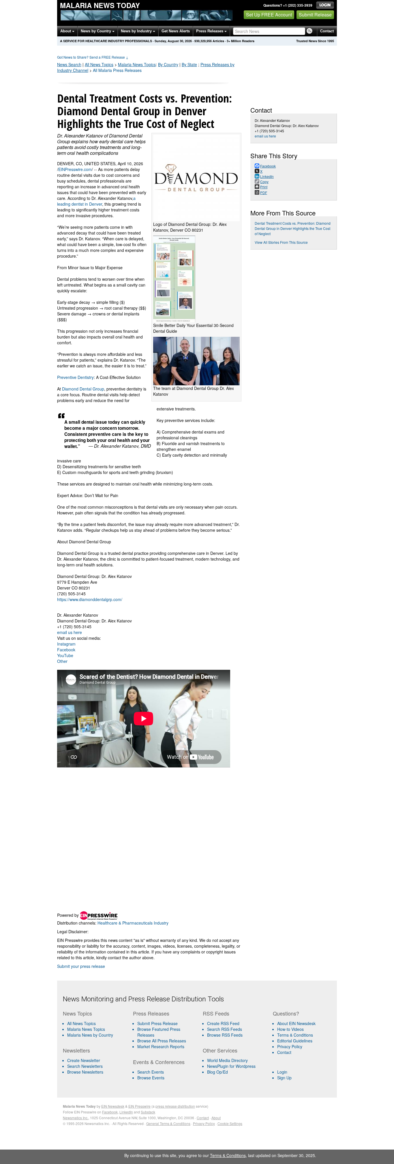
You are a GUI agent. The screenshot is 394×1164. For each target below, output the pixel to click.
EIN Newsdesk (112, 1106)
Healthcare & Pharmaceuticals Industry (132, 923)
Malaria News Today (100, 5)
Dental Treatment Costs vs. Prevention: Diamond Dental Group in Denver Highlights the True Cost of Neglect (293, 228)
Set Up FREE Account (269, 14)
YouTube (65, 655)
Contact (327, 31)
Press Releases (210, 31)
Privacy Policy (289, 1046)
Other (62, 661)
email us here (69, 632)
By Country (168, 64)
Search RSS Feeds (224, 1029)
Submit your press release (81, 966)
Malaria (137, 64)
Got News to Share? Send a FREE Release (92, 57)
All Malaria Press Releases (117, 70)
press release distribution (175, 1106)
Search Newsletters (85, 1066)
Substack (148, 1111)
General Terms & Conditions (168, 1123)
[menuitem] (95, 1029)
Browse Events (150, 1078)
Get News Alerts (176, 31)
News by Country (96, 31)
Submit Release (315, 14)
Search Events (150, 1072)
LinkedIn (126, 1111)
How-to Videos (290, 1029)
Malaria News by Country (90, 1035)
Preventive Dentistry (75, 377)
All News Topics (99, 64)
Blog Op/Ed (217, 1072)
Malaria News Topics (86, 1029)
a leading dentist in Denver (96, 201)
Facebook (66, 649)
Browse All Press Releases (161, 1041)
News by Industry (137, 31)
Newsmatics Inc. (75, 1117)
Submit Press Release (157, 1023)
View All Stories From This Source (281, 242)
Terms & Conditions (295, 1035)
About (66, 31)
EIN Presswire (139, 1106)
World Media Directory (227, 1060)
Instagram (66, 644)
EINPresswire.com (75, 169)
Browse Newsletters (85, 1072)
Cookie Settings (229, 1123)
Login (282, 1072)
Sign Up (284, 1078)
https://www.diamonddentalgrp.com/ (89, 599)
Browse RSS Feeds (225, 1035)
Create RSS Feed (223, 1023)
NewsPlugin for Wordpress (231, 1066)
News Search (69, 64)
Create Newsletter (83, 1060)
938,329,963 (203, 41)
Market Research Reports (160, 1046)
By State (189, 64)
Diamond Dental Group (83, 389)
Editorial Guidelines (294, 1041)
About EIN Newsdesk (296, 1023)
